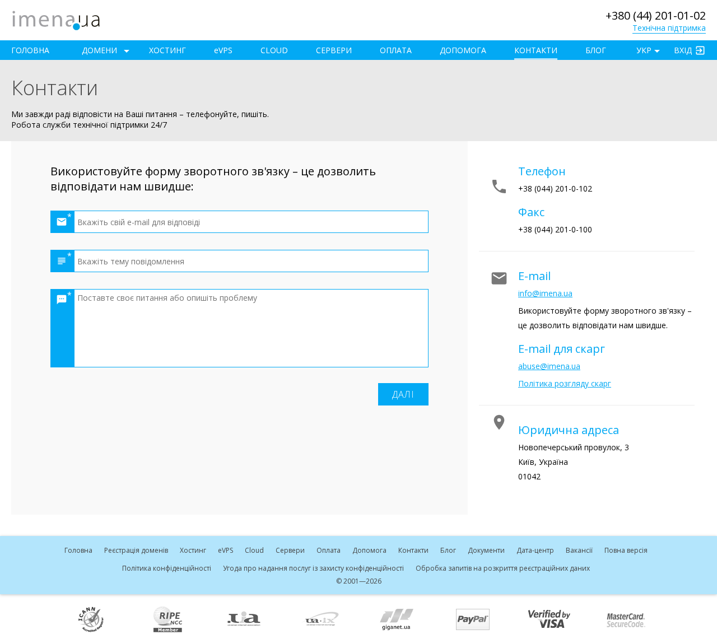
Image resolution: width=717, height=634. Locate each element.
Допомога (463, 50)
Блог (595, 50)
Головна (30, 50)
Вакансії (579, 550)
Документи (486, 550)
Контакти (535, 50)
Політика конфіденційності (166, 568)
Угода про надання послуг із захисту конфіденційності (313, 568)
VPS (223, 50)
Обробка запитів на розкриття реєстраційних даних (503, 568)
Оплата (396, 50)
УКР (643, 50)
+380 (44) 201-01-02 (656, 15)
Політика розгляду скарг (564, 383)
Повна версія (626, 550)
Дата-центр (535, 550)
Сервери (334, 50)
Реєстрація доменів (136, 550)
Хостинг (167, 50)
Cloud (274, 50)
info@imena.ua (545, 293)
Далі (403, 394)
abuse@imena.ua (549, 366)
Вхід (683, 50)
